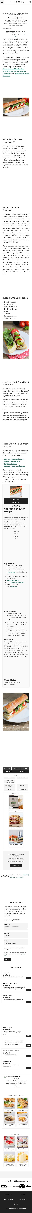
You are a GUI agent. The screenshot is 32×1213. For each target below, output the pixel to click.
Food (8, 13)
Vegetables (22, 789)
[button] (7, 31)
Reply (28, 1035)
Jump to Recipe (7, 28)
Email (6, 940)
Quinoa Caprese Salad (12, 461)
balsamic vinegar (17, 582)
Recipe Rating (8, 920)
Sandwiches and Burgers (23, 13)
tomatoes (11, 572)
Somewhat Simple (16, 2)
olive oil (14, 586)
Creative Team (19, 25)
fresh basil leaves (13, 580)
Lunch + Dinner (13, 13)
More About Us (16, 1086)
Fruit (9, 789)
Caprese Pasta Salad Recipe (14, 459)
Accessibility (23, 1199)
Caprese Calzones (10, 464)
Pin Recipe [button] (15, 502)
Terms (16, 1204)
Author (7, 933)
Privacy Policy (8, 1199)
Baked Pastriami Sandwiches (13, 69)
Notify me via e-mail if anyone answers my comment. (14, 948)
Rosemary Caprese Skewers (14, 466)
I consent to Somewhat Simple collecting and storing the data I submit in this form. (15, 954)
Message (7, 924)
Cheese (22, 785)
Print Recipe (16, 499)
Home (4, 13)
